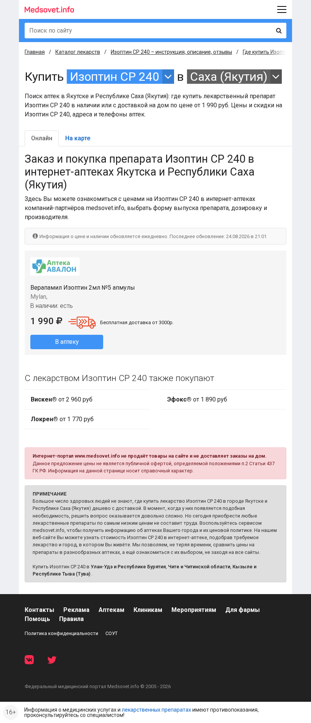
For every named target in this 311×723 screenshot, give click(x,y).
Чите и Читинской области (199, 566)
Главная (35, 52)
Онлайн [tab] (41, 138)
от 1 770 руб (62, 419)
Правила (71, 619)
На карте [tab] (77, 138)
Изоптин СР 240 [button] (114, 76)
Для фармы (242, 609)
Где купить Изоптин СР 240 (276, 52)
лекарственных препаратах (156, 710)
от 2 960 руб (62, 399)
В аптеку (67, 341)
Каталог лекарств (77, 52)
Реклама (76, 609)
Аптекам (111, 609)
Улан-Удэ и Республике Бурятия (128, 566)
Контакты (39, 609)
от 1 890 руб (197, 399)
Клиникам (148, 609)
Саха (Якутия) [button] (228, 76)
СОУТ (111, 633)
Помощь (37, 619)
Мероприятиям (193, 609)
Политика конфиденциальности (61, 633)
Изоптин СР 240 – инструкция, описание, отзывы (171, 52)
